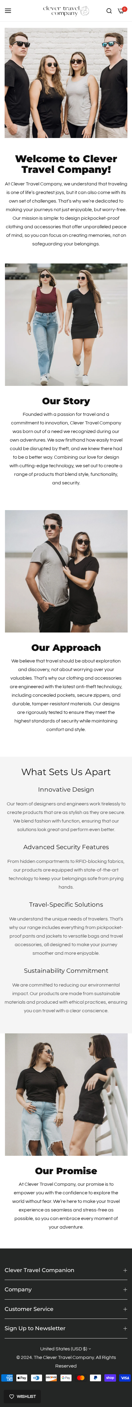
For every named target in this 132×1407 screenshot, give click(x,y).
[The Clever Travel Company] (66, 11)
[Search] (109, 10)
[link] (66, 324)
